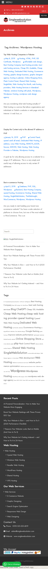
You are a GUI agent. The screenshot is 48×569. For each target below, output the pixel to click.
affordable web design (33, 61)
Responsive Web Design (16, 511)
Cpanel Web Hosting (15, 455)
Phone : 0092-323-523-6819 (16, 526)
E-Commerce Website (15, 496)
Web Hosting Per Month (22, 84)
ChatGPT (21, 309)
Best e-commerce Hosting (13, 182)
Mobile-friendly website (9, 339)
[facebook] (22, 7)
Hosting (22, 58)
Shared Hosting (13, 475)
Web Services (10, 492)
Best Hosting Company (12, 65)
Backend (19, 189)
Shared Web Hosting (27, 81)
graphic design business (19, 74)
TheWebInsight (31, 196)
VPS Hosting (12, 480)
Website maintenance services (20, 362)
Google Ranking (32, 331)
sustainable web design (34, 353)
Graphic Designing (14, 501)
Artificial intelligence (25, 302)
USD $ (43, 11)
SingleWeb (8, 84)
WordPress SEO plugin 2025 (20, 376)
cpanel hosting (9, 193)
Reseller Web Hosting (15, 465)
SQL (34, 186)
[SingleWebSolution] (15, 19)
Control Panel (35, 137)
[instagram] (37, 7)
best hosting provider (30, 65)
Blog (13, 309)
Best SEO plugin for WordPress (20, 305)
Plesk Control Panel (11, 81)
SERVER (13, 147)
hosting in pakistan (17, 78)
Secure (6, 147)
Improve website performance (20, 334)
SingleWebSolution (17, 196)
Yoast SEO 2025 (18, 380)
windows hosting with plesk (21, 90)
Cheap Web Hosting (15, 313)
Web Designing (13, 516)
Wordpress (16, 61)
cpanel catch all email (12, 140)
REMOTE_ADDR (32, 144)
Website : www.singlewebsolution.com (20, 536)
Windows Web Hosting (16, 460)
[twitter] (25, 7)
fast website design (20, 331)
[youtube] (28, 7)
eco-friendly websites (18, 328)
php (16, 343)
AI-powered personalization (12, 302)
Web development (27, 357)
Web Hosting (23, 147)
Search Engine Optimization (17, 506)
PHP (33, 58)
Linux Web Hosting (18, 144)
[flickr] (31, 7)
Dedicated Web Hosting (24, 71)
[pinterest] (40, 7)
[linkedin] (43, 7)
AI (4, 302)
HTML (28, 58)
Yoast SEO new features (29, 380)
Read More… (9, 118)
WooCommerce (9, 199)
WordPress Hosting (14, 470)
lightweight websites (39, 335)
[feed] (34, 7)
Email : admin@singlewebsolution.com (19, 531)
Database (23, 186)
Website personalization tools (27, 366)
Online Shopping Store (33, 78)
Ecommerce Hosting (23, 193)
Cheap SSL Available (28, 68)
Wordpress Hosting (11, 94)
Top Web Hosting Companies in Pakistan (19, 54)
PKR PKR (43, 15)
